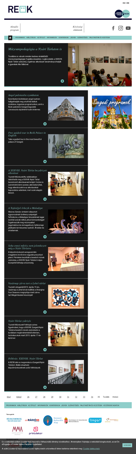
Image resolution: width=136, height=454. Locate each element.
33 (84, 396)
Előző (18, 396)
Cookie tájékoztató (91, 448)
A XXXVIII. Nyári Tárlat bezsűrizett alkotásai (27, 171)
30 (60, 396)
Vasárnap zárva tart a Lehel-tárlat (27, 283)
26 (28, 396)
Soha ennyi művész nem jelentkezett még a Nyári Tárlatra (27, 247)
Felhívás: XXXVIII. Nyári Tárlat (25, 358)
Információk (52, 37)
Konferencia (63, 37)
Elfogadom (127, 445)
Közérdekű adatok (111, 405)
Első (9, 396)
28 (44, 396)
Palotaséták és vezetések (99, 37)
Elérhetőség (83, 37)
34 (92, 396)
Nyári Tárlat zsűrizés (19, 320)
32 (76, 396)
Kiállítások (31, 37)
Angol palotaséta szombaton (23, 95)
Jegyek (73, 37)
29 (52, 396)
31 (68, 396)
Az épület (41, 37)
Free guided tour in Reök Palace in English (27, 134)
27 (36, 396)
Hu (124, 3)
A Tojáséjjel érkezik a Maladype (25, 208)
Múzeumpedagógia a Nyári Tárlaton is (35, 48)
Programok (20, 37)
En (128, 3)
